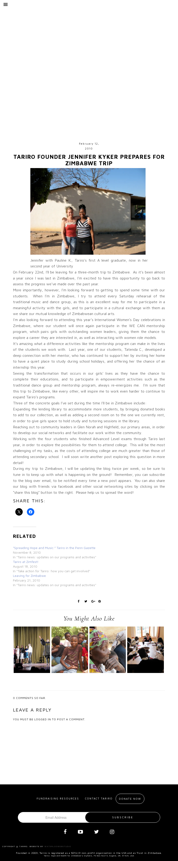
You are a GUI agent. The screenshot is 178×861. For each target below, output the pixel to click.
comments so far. (31, 698)
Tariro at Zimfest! (25, 562)
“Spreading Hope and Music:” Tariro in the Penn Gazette (54, 548)
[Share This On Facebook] (79, 600)
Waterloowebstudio (57, 846)
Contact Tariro (99, 798)
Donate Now (130, 798)
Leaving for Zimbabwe (29, 576)
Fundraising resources (58, 798)
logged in (42, 719)
